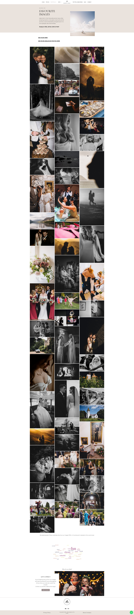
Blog (85, 2)
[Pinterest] (68, 608)
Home (43, 2)
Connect (89, 2)
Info (59, 2)
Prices (47, 2)
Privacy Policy (47, 612)
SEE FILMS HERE (43, 37)
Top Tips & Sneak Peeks (78, 2)
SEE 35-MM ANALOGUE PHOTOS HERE (49, 41)
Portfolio (53, 2)
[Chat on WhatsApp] (131, 612)
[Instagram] (65, 608)
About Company (87, 612)
